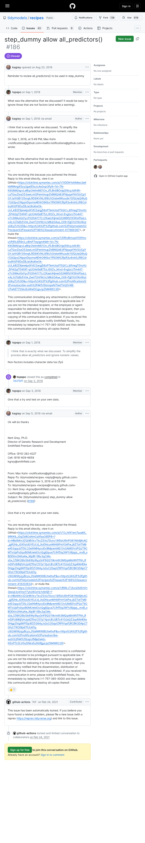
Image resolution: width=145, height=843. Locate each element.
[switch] (12, 689)
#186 (31, 501)
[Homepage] (72, 6)
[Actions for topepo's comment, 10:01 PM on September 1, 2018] (87, 342)
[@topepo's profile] (8, 92)
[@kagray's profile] (8, 66)
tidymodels (17, 18)
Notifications (85, 17)
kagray (16, 67)
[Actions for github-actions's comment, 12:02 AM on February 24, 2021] (87, 701)
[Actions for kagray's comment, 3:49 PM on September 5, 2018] (87, 413)
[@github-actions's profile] (8, 702)
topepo (16, 92)
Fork (108, 17)
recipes (37, 18)
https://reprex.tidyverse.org (34, 718)
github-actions (21, 702)
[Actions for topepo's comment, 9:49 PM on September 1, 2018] (87, 92)
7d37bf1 (18, 380)
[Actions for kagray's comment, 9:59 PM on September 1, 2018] (87, 118)
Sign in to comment (52, 754)
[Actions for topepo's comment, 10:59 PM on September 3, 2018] (87, 390)
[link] (19, 377)
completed (51, 376)
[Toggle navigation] (7, 6)
